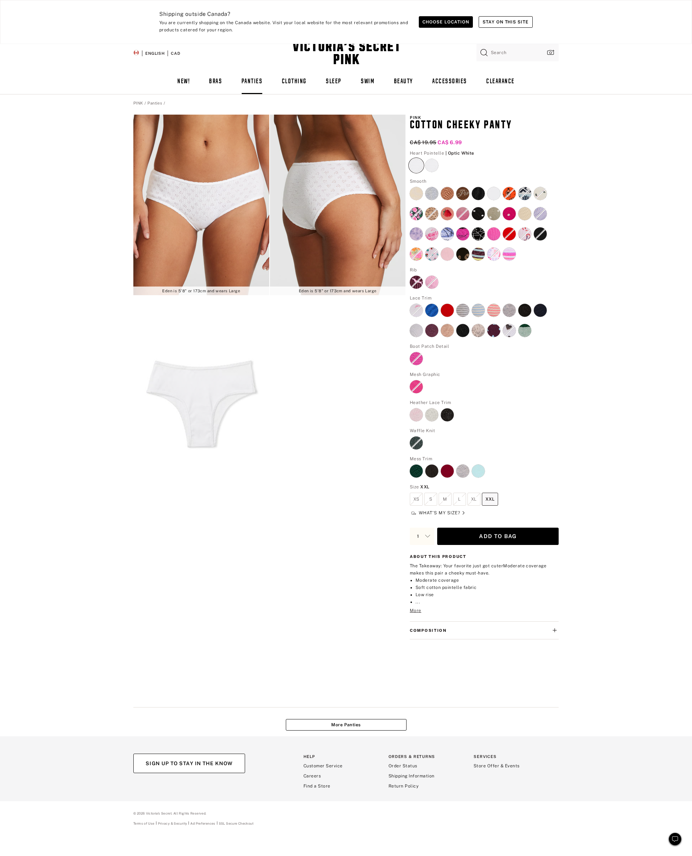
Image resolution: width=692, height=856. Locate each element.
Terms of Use (144, 823)
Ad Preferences (202, 823)
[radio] (416, 161)
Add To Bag (497, 536)
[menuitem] (183, 84)
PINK (138, 103)
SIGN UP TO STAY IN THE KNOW (189, 763)
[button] (201, 205)
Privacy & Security (172, 823)
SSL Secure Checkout (236, 823)
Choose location (445, 22)
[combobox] (517, 52)
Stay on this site (506, 22)
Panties (154, 103)
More (415, 610)
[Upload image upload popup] (550, 52)
